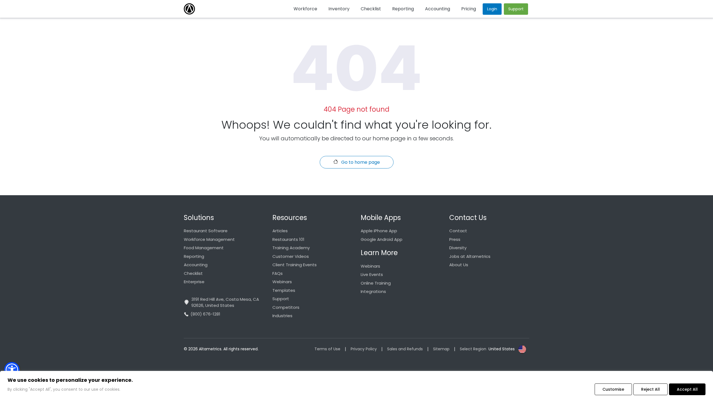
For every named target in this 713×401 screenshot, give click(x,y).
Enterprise (194, 282)
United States (502, 349)
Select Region (473, 349)
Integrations (373, 291)
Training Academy (291, 248)
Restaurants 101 (288, 239)
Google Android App (381, 239)
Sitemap (441, 349)
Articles (280, 231)
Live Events (372, 274)
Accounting (195, 265)
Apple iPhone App (379, 231)
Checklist (193, 273)
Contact (458, 231)
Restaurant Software (206, 231)
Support (280, 299)
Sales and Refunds (405, 349)
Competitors (285, 307)
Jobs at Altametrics (469, 256)
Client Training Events (294, 265)
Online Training (376, 283)
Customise (613, 389)
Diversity (458, 248)
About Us (458, 265)
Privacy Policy (364, 349)
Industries (282, 316)
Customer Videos (290, 256)
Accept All (687, 389)
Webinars (282, 282)
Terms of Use (327, 349)
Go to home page (360, 162)
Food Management (204, 248)
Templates (283, 290)
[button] (12, 369)
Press (454, 239)
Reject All (650, 389)
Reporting (194, 256)
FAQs (277, 273)
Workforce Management (209, 239)
